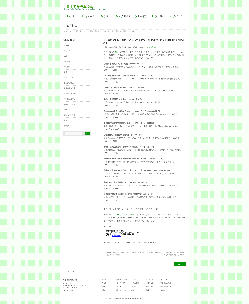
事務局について (121, 279)
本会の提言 (135, 283)
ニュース (67, 51)
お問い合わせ (135, 279)
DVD (148, 47)
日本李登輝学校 (69, 88)
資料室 (66, 120)
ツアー (66, 45)
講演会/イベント (69, 115)
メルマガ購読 (150, 279)
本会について (165, 279)
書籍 (116, 52)
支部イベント (69, 77)
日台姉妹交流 (69, 83)
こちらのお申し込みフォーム (124, 214)
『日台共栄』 (150, 283)
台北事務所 (68, 61)
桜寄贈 (104, 287)
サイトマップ (69, 271)
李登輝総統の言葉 (70, 93)
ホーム (104, 279)
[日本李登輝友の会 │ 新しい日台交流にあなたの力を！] (84, 7)
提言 (65, 72)
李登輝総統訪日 (69, 99)
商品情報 (153, 47)
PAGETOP (180, 264)
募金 (65, 56)
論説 (65, 110)
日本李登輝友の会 (121, 299)
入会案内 (105, 283)
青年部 (66, 126)
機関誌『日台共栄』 (71, 104)
